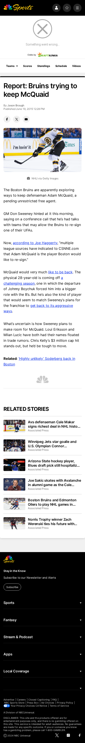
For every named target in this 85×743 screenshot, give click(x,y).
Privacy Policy (65, 702)
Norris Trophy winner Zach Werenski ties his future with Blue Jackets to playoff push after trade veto (51, 521)
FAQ (54, 699)
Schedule (61, 66)
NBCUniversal (26, 712)
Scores (27, 66)
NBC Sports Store (14, 702)
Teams (10, 66)
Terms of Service (59, 705)
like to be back (60, 272)
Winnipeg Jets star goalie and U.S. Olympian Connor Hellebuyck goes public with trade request (52, 443)
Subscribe (12, 587)
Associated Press (38, 430)
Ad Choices (47, 702)
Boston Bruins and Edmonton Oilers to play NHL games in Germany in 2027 (52, 502)
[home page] (18, 8)
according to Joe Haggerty (35, 243)
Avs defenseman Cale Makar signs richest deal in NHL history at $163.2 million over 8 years (54, 424)
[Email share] (26, 119)
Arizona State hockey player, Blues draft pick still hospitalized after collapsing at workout (54, 463)
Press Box (33, 702)
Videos (76, 66)
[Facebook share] (6, 119)
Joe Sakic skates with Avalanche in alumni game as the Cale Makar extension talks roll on (54, 482)
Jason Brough (15, 105)
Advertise (8, 699)
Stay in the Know (14, 571)
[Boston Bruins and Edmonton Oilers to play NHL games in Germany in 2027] (14, 504)
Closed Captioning (39, 699)
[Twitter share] (16, 119)
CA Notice (41, 705)
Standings (43, 66)
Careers (21, 699)
